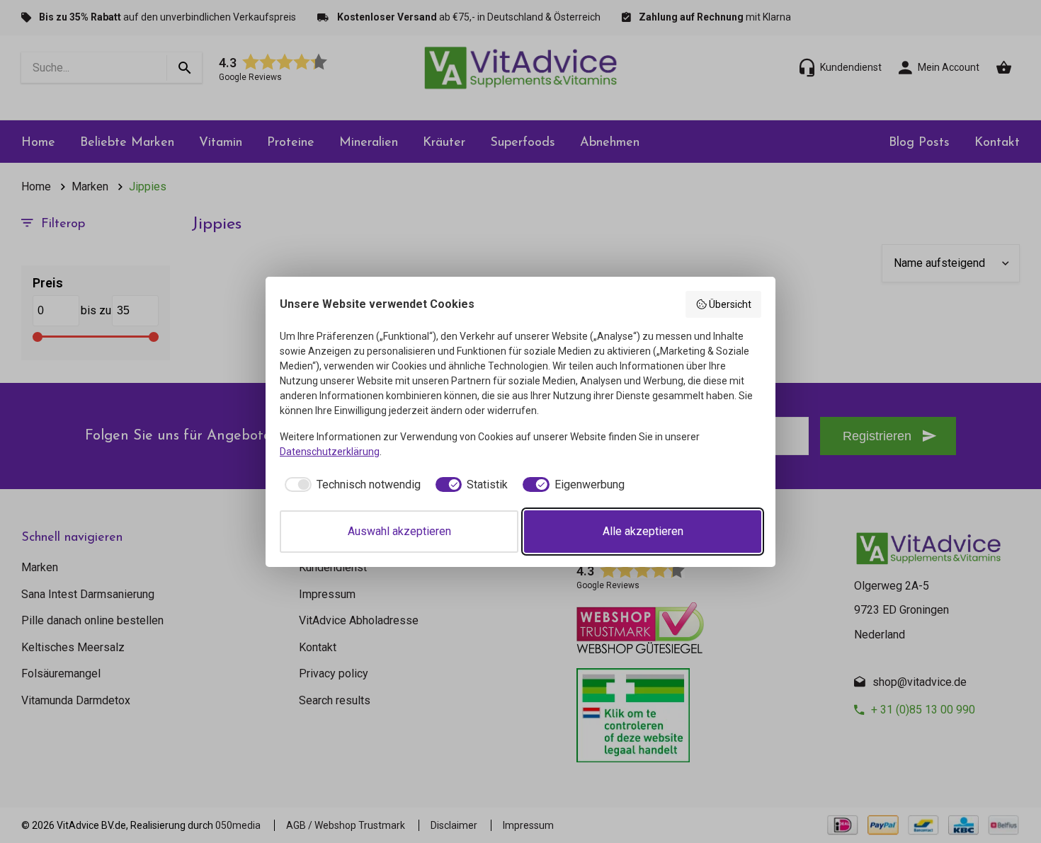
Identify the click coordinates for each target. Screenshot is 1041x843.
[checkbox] (350, 484)
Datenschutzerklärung (330, 451)
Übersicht (730, 304)
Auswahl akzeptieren (399, 531)
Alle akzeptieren (643, 531)
